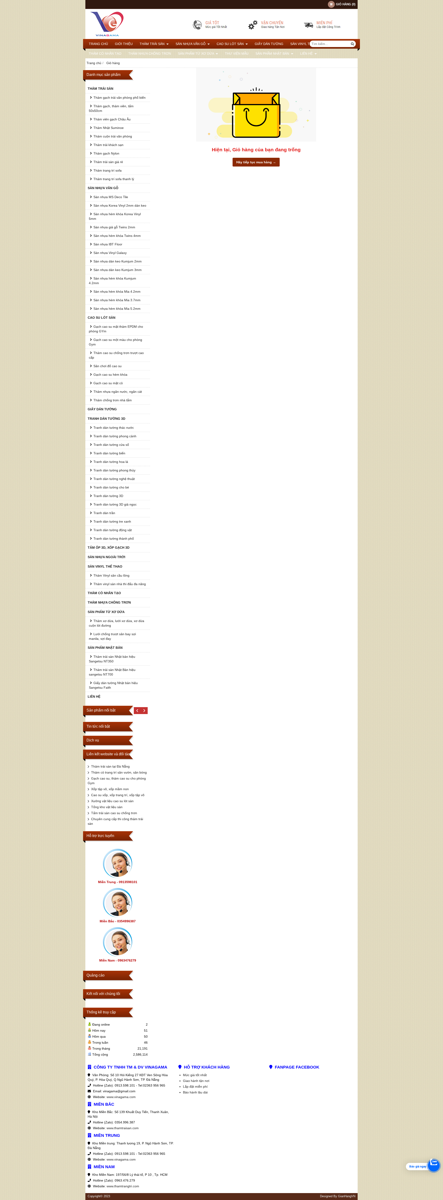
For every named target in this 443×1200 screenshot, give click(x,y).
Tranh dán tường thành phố (113, 538)
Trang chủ (98, 44)
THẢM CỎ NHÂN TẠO (105, 53)
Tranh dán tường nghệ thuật (114, 479)
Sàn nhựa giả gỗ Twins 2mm (114, 227)
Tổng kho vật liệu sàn (107, 807)
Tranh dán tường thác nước (113, 427)
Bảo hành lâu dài (195, 1092)
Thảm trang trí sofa (107, 170)
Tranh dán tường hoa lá (110, 462)
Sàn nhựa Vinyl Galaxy (110, 253)
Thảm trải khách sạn (108, 145)
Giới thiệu (124, 44)
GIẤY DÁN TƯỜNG (269, 44)
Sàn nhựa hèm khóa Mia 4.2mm (117, 291)
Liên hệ (307, 53)
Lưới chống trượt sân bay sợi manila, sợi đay (112, 636)
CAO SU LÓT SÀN (231, 44)
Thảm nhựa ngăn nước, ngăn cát (117, 391)
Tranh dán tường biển (109, 453)
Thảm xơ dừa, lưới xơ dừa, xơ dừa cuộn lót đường (116, 623)
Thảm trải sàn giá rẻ (108, 162)
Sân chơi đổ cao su (107, 366)
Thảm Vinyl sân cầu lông (111, 575)
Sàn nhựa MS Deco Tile (110, 197)
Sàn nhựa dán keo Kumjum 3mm (117, 270)
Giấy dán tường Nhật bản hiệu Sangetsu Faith (113, 685)
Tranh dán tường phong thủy (114, 470)
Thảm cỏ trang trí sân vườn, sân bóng (119, 772)
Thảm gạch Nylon (106, 153)
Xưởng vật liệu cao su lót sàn (112, 801)
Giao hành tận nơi (196, 1081)
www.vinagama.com (121, 1097)
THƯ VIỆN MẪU (236, 53)
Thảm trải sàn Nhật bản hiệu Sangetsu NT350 (112, 659)
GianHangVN (346, 1196)
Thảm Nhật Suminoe (108, 128)
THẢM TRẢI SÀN (152, 44)
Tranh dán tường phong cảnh (114, 436)
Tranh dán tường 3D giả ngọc (115, 504)
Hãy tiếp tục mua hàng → (256, 162)
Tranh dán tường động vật (112, 530)
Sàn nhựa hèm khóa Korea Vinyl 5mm (115, 216)
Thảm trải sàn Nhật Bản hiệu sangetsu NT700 (112, 672)
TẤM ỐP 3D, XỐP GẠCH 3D (108, 547)
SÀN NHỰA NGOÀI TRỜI (106, 557)
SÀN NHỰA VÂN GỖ (191, 44)
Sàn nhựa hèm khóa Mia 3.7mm (117, 300)
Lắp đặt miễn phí (195, 1086)
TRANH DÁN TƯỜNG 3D (106, 418)
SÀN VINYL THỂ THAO (307, 44)
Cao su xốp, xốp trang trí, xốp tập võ (117, 795)
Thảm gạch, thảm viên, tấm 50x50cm (111, 108)
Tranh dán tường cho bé (111, 487)
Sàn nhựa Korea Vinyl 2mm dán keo (119, 205)
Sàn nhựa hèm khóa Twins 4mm (117, 236)
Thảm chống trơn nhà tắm (112, 400)
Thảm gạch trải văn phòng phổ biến (119, 97)
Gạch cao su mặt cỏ (108, 383)
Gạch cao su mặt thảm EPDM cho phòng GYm (116, 329)
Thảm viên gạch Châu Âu (112, 119)
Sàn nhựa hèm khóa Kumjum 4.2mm (112, 281)
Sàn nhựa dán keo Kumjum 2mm (117, 261)
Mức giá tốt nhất (195, 1075)
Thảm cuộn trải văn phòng (112, 136)
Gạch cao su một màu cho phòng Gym (115, 342)
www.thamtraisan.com (123, 1128)
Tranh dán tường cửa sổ (111, 445)
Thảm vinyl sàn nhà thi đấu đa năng (119, 584)
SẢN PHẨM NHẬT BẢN (272, 53)
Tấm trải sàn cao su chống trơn (114, 813)
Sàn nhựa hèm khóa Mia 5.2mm (117, 308)
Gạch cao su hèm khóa (110, 374)
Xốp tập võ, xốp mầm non (110, 789)
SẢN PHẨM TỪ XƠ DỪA (196, 53)
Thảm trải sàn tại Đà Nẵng (110, 766)
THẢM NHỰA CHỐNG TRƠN (149, 53)
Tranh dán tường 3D (108, 496)
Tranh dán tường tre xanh (112, 521)
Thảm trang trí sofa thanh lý (113, 179)
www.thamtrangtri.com (123, 1186)
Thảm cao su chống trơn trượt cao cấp (116, 355)
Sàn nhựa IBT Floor (107, 244)
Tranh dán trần (104, 513)
